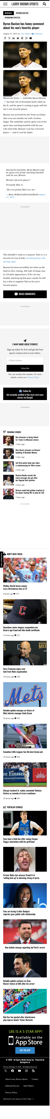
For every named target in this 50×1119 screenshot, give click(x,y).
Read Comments (26, 294)
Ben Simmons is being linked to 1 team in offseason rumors (27, 438)
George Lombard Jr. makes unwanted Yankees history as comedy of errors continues (22, 792)
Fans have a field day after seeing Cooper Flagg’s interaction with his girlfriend (20, 840)
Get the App (25, 1050)
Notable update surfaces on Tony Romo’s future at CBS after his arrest (18, 982)
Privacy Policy (33, 377)
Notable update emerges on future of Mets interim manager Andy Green (18, 712)
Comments (38, 34)
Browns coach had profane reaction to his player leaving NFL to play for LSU (30, 491)
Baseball (8, 13)
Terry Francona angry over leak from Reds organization (15, 670)
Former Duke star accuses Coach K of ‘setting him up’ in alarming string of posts (21, 876)
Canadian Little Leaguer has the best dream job (23, 752)
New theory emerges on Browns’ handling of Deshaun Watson (28, 451)
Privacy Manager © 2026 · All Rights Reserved (20, 1067)
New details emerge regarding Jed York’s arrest (25, 947)
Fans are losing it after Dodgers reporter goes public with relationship (19, 913)
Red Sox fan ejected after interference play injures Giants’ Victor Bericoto (19, 1018)
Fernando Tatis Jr (13, 17)
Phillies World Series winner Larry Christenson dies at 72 (15, 587)
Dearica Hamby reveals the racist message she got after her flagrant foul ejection (26, 477)
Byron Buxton (22, 13)
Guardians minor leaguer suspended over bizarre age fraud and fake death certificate (21, 629)
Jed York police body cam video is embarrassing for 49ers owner (28, 464)
